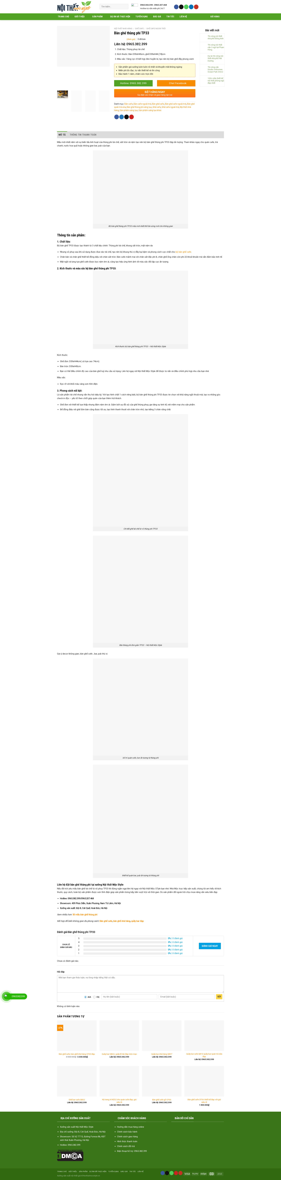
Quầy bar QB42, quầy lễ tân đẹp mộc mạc (119, 1054)
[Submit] (125, 6)
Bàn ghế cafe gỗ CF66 (161, 1099)
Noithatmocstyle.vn (91, 1175)
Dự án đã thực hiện (120, 16)
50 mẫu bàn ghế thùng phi (85, 914)
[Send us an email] (181, 7)
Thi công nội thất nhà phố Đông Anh (215, 37)
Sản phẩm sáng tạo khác (150, 110)
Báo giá (157, 16)
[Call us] (186, 7)
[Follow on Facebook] (176, 7)
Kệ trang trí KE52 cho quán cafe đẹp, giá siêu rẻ (119, 1100)
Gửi (219, 996)
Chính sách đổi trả (126, 1146)
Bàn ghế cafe (158, 104)
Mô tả (62, 134)
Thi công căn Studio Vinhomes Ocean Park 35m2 (215, 69)
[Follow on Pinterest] (176, 1173)
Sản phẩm (97, 16)
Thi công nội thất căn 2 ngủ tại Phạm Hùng (216, 47)
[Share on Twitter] (121, 117)
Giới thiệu (79, 16)
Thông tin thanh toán (83, 134)
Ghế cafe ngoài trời (156, 28)
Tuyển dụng (142, 16)
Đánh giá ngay (210, 946)
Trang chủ (63, 16)
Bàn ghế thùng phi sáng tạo (139, 107)
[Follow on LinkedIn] (191, 7)
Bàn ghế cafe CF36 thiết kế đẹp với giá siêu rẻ (204, 1100)
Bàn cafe (128, 104)
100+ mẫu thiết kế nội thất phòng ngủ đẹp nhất (216, 80)
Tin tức (170, 16)
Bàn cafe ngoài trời (142, 104)
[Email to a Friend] (126, 117)
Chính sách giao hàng (127, 1136)
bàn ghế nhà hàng (121, 921)
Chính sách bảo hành (127, 1131)
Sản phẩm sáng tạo (129, 110)
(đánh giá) (131, 39)
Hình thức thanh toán (127, 1141)
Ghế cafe (139, 28)
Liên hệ (183, 16)
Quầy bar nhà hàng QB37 (161, 1054)
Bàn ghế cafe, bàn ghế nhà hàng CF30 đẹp (77, 1054)
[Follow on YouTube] (196, 7)
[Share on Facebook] (116, 117)
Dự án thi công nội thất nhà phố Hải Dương (215, 58)
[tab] (62, 134)
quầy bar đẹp (137, 921)
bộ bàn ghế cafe (183, 252)
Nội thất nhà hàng (123, 28)
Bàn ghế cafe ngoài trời (175, 104)
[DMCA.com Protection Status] (70, 1155)
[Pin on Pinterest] (131, 117)
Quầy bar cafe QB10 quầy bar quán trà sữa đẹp (204, 1055)
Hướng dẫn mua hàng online (130, 1127)
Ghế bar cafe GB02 (77, 1099)
